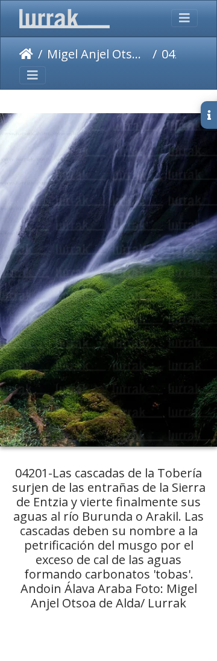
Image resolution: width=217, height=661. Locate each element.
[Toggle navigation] (184, 18)
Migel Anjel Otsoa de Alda (97, 54)
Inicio (26, 54)
